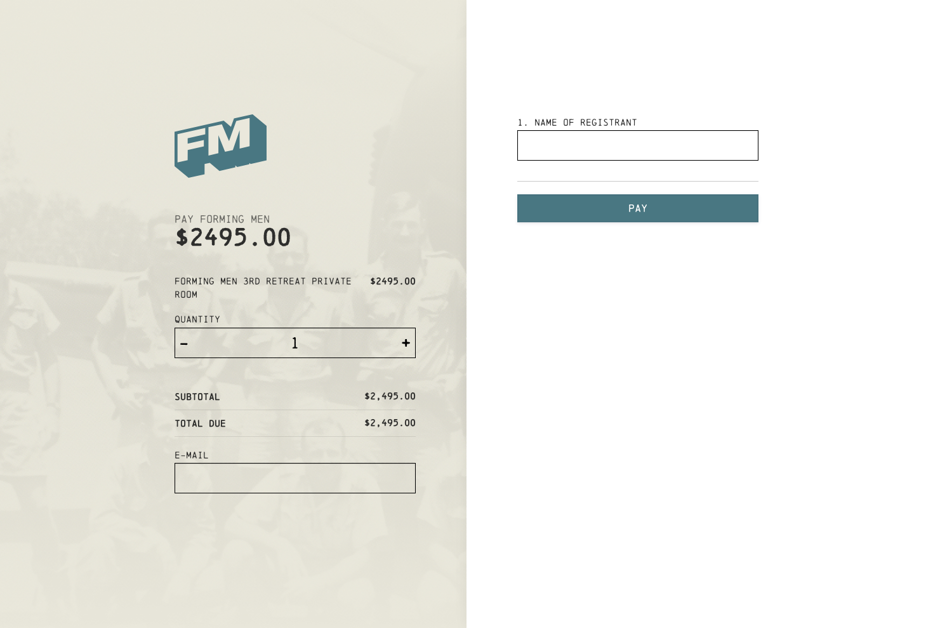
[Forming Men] (295, 148)
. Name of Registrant (577, 122)
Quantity (197, 319)
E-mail (192, 455)
